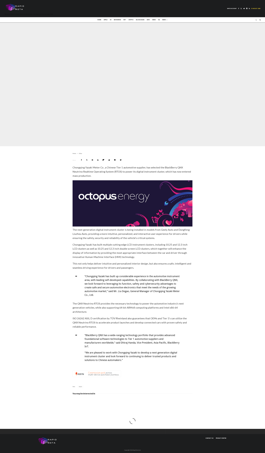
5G (159, 20)
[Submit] (109, 160)
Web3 (154, 20)
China (51, 142)
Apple (105, 20)
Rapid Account (232, 8)
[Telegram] (244, 8)
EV (110, 20)
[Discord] (246, 8)
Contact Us (209, 438)
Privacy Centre (221, 438)
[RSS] (249, 8)
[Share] (81, 160)
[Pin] (92, 160)
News (164, 20)
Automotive (68, 142)
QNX (81, 386)
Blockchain (140, 20)
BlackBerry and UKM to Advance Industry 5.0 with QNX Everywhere (166, 400)
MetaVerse (117, 20)
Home (99, 20)
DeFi (148, 20)
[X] (241, 8)
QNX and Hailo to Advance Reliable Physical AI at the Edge (105, 399)
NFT (124, 20)
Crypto (130, 20)
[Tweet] (87, 160)
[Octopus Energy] (132, 225)
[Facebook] (238, 8)
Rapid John (43, 142)
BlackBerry (58, 142)
